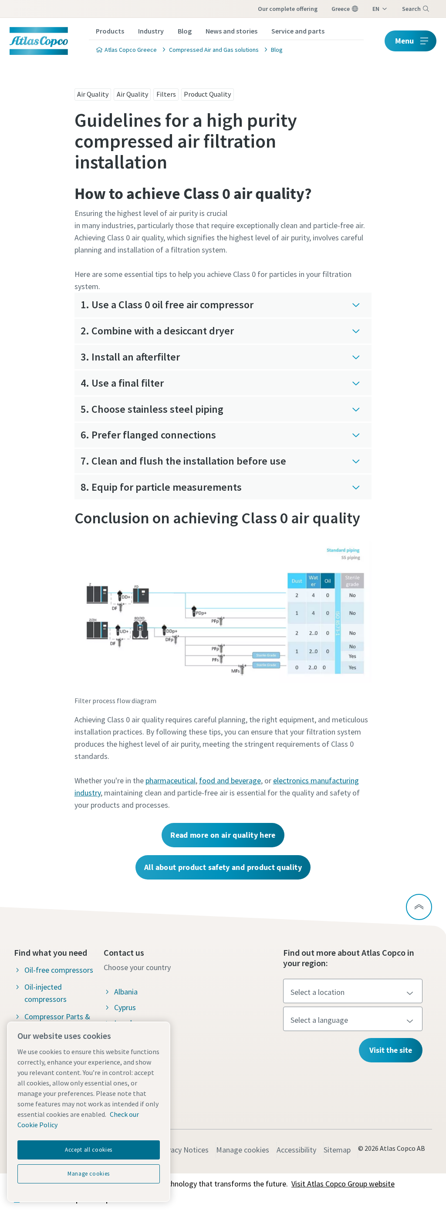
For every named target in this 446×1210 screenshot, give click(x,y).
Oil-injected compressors (45, 993)
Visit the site (390, 1050)
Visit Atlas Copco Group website (343, 1184)
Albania (126, 992)
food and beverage (230, 780)
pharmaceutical (170, 780)
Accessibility (296, 1150)
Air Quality (92, 94)
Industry (151, 31)
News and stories (231, 31)
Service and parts (297, 31)
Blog (185, 31)
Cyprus (125, 1007)
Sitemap (337, 1150)
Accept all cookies (88, 1149)
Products (110, 31)
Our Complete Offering (288, 9)
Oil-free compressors (58, 970)
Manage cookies (242, 1150)
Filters (166, 94)
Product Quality (207, 94)
